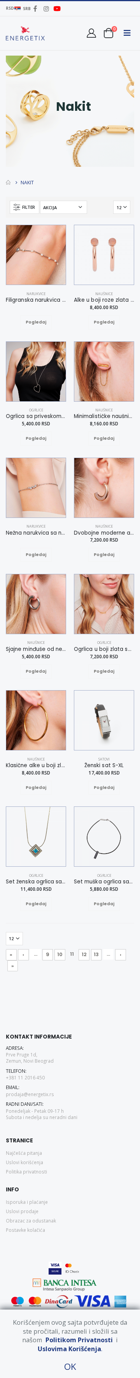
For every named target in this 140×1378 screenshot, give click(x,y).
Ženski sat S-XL (104, 765)
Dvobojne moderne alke (104, 533)
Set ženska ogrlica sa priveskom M (36, 881)
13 (96, 954)
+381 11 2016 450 (25, 1077)
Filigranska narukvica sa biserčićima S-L (36, 300)
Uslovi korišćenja (24, 1162)
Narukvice (36, 293)
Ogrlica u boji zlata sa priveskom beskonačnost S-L (104, 649)
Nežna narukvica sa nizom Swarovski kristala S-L (36, 533)
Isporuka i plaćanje (27, 1202)
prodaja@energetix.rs (30, 1094)
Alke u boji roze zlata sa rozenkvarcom (104, 300)
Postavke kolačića (25, 1230)
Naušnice (104, 293)
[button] (108, 33)
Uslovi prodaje (22, 1211)
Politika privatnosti (26, 1171)
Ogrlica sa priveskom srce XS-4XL (36, 416)
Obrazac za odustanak (31, 1220)
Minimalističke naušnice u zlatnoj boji (104, 416)
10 (59, 954)
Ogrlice (36, 410)
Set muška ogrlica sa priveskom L (104, 881)
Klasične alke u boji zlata (36, 765)
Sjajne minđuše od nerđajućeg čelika (36, 649)
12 (84, 954)
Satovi (104, 759)
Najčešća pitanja (24, 1153)
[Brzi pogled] (44, 322)
